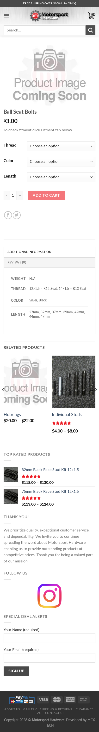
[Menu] (6, 16)
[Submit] (90, 30)
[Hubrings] (25, 382)
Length (10, 176)
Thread (10, 145)
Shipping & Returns (56, 709)
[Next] (95, 399)
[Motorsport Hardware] (49, 16)
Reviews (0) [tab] (16, 262)
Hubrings (12, 415)
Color (8, 161)
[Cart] (91, 16)
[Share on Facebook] (8, 215)
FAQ (39, 712)
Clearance (85, 709)
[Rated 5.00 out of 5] (61, 423)
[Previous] (3, 399)
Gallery (30, 709)
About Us (12, 709)
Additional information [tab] (29, 252)
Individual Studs (67, 415)
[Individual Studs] (73, 382)
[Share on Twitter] (17, 215)
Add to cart (46, 195)
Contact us (55, 712)
